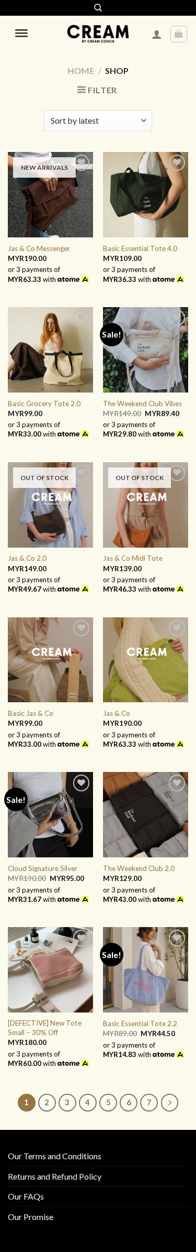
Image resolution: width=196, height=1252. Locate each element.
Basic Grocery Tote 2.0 (44, 403)
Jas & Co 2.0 (27, 558)
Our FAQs (26, 1196)
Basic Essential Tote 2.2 (140, 1023)
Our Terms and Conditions (54, 1156)
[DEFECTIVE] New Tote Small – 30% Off (45, 1028)
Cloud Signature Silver (42, 868)
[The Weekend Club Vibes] (145, 350)
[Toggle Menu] (21, 34)
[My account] (157, 34)
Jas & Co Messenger (39, 248)
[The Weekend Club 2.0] (145, 814)
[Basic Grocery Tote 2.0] (50, 350)
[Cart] (179, 34)
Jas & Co (116, 713)
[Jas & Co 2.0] (50, 505)
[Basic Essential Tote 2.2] (145, 970)
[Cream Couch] (98, 34)
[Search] (98, 8)
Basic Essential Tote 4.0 (140, 248)
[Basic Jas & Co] (50, 660)
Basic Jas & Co (30, 713)
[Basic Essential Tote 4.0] (145, 194)
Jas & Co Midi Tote (133, 558)
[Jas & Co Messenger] (50, 194)
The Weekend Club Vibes (142, 403)
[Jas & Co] (145, 660)
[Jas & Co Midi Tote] (145, 505)
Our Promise (30, 1217)
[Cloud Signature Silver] (50, 814)
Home (80, 70)
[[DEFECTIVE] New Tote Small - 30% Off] (50, 970)
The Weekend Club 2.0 (139, 868)
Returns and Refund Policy (54, 1176)
